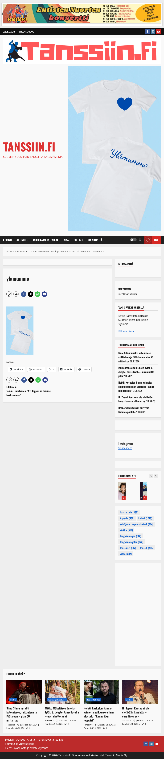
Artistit (21, 240)
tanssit (146, 548)
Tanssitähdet (93, 699)
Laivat (66, 240)
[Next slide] (156, 476)
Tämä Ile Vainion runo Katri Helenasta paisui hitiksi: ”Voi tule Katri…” (124, 491)
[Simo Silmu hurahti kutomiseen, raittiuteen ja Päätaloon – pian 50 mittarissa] (24, 692)
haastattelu (129, 512)
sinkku (126, 530)
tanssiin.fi (128, 548)
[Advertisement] (57, 438)
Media (13, 699)
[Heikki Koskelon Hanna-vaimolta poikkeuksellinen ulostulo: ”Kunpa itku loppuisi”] (101, 692)
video (126, 554)
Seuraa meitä (125, 264)
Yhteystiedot (26, 31)
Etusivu (7, 240)
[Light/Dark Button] (133, 239)
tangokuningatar (131, 542)
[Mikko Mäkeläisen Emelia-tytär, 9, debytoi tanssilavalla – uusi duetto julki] (62, 692)
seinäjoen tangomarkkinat (136, 524)
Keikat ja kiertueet (57, 699)
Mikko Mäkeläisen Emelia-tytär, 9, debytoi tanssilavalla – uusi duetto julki (136, 372)
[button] (140, 240)
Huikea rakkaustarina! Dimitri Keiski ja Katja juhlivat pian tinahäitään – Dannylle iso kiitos (145, 491)
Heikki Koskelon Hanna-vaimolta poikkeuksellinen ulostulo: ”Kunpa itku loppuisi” (136, 387)
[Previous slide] (151, 476)
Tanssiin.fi (29, 146)
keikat (145, 518)
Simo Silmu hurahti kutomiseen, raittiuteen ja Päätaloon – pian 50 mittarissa (135, 357)
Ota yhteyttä (95, 240)
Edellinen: (28, 391)
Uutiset (78, 240)
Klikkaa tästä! (126, 331)
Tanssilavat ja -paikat (45, 240)
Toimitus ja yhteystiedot (19, 744)
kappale (127, 518)
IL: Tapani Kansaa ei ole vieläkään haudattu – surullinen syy (135, 399)
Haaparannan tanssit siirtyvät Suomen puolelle (133, 410)
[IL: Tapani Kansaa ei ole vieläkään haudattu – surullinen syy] (140, 692)
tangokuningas (130, 536)
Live (156, 240)
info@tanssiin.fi (127, 294)
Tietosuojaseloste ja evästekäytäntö (26, 748)
